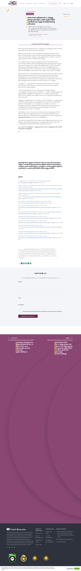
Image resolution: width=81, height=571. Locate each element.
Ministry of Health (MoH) (34, 255)
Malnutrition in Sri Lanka (48, 249)
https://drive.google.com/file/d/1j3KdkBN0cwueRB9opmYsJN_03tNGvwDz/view (33, 207)
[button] (60, 3)
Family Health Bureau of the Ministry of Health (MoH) (32, 253)
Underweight (46, 255)
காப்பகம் (35, 3)
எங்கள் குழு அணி (38, 541)
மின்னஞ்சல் (21, 304)
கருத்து (20, 281)
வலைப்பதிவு (29, 3)
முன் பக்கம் (22, 3)
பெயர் (19, 297)
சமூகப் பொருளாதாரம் (31, 11)
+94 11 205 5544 (61, 542)
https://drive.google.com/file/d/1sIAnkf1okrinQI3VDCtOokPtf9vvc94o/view (32, 218)
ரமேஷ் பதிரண (30, 13)
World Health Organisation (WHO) (31, 249)
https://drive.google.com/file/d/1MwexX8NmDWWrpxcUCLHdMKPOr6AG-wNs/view (33, 237)
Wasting (54, 255)
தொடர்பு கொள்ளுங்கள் (39, 536)
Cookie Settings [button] (70, 568)
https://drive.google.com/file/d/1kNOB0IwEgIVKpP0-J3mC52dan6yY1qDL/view (33, 222)
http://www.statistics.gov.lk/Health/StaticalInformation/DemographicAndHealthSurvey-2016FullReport (42, 196)
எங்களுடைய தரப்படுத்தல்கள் (50, 541)
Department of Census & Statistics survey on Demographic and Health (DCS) (37, 251)
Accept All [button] (77, 568)
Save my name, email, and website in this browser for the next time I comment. (42, 311)
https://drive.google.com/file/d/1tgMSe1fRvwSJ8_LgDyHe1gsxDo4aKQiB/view (32, 233)
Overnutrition (23, 255)
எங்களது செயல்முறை (49, 536)
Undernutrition (50, 253)
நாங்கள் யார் (39, 533)
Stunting (22, 257)
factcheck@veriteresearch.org (65, 539)
